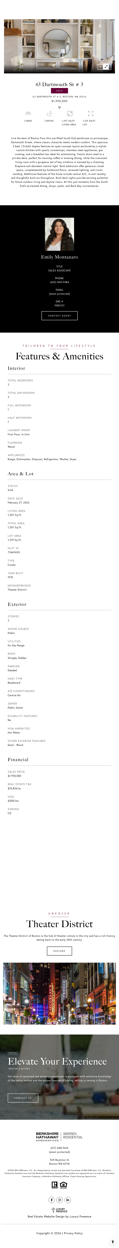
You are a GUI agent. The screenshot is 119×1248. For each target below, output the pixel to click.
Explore (59, 951)
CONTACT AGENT (59, 315)
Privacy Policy (73, 1233)
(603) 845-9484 (59, 282)
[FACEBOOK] (51, 1200)
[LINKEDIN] (68, 1200)
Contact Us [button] (23, 1098)
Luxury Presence (80, 1216)
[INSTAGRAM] (60, 1200)
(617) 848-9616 (59, 1147)
